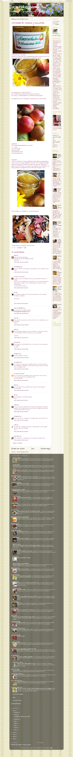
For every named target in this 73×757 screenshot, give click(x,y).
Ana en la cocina (16, 669)
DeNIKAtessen (15, 581)
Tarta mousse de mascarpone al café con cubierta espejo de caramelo (26, 545)
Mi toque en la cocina (18, 276)
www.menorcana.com (17, 670)
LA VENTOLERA (16, 602)
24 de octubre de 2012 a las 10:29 (21, 338)
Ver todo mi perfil (56, 35)
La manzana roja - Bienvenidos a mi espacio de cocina (24, 649)
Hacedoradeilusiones (17, 703)
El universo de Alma (17, 635)
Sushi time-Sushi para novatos (23, 629)
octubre (16, 714)
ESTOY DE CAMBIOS (21, 675)
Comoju (14, 469)
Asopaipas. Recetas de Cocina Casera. (21, 517)
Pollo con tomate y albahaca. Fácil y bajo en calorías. (27, 596)
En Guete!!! (15, 616)
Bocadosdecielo (16, 575)
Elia (14, 292)
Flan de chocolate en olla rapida (23, 538)
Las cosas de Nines (18, 373)
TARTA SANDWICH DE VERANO (23, 484)
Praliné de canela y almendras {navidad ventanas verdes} (24, 617)
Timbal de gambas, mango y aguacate (24, 576)
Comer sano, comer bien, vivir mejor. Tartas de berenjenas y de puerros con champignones (34, 688)
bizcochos (55, 135)
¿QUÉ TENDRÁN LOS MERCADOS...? (24, 650)
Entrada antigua (45, 449)
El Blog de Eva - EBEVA (17, 662)
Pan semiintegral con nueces (22, 531)
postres (54, 145)
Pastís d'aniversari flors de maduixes (24, 497)
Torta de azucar (59, 189)
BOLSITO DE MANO (21, 636)
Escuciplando (16, 416)
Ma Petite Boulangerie (17, 530)
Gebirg (14, 697)
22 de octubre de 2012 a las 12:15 (21, 313)
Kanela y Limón (16, 523)
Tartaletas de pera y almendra (23, 569)
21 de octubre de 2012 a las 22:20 (21, 272)
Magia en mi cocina (16, 544)
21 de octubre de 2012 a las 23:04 (21, 288)
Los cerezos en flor (17, 550)
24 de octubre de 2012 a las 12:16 (21, 349)
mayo (15, 723)
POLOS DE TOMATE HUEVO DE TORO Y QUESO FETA (27, 477)
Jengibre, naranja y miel (17, 687)
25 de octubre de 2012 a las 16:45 (21, 369)
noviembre (16, 712)
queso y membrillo (16, 642)
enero (15, 730)
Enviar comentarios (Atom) (22, 452)
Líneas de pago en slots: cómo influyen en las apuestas (23, 465)
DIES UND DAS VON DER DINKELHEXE (21, 563)
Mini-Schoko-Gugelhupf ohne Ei (18, 564)
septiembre (16, 719)
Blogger (51, 748)
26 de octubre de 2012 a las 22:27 (21, 390)
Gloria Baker (16, 436)
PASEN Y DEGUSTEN (17, 483)
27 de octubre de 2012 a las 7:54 (21, 400)
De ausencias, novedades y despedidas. (25, 656)
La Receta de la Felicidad (18, 694)
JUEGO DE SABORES (18, 308)
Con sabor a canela (17, 588)
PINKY (15, 318)
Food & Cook (15, 557)
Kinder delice (19, 525)
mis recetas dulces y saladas (19, 489)
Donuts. (59, 173)
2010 (14, 734)
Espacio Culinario (16, 595)
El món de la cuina (16, 496)
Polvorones (59, 305)
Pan (53, 140)
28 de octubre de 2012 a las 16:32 (21, 420)
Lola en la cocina (16, 568)
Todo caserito (15, 609)
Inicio (32, 449)
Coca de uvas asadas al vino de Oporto (25, 551)
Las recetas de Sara (17, 700)
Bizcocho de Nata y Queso (22, 470)
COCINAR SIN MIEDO (17, 476)
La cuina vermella (16, 464)
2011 (14, 732)
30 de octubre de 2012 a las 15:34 (21, 431)
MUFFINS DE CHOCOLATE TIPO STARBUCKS (26, 610)
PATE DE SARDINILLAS (22, 643)
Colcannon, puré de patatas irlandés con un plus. (26, 663)
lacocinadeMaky (17, 267)
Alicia (15, 255)
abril (15, 725)
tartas (54, 147)
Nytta (15, 329)
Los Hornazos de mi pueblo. (59, 273)
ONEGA (15, 405)
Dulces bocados (16, 537)
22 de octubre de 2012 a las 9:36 (21, 303)
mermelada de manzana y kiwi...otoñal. (22, 716)
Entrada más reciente (18, 449)
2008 (14, 739)
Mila (14, 395)
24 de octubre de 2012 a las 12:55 (21, 357)
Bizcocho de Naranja (21, 681)
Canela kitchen (15, 510)
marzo (15, 727)
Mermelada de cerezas (21, 589)
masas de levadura (57, 137)
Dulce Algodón (15, 503)
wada (15, 425)
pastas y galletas (56, 142)
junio (15, 721)
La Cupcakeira (17, 362)
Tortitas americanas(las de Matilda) (59, 241)
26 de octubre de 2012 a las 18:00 (21, 380)
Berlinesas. (59, 256)
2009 (14, 736)
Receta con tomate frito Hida (23, 518)
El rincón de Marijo (16, 621)
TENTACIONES (16, 655)
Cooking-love (16, 353)
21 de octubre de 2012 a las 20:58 (21, 262)
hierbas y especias (17, 458)
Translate (57, 24)
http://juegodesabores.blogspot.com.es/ (22, 311)
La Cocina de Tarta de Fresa (19, 628)
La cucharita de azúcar (17, 680)
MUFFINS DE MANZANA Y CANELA (23, 558)
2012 (14, 711)
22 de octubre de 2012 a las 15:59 (21, 325)
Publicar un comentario (17, 443)
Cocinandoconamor (24, 7)
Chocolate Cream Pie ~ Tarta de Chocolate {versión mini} (28, 582)
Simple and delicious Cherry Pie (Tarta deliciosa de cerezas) (29, 511)
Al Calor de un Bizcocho (18, 673)
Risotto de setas (20, 490)
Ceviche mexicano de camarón (23, 459)
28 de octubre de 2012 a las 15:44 (21, 411)
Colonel (39, 748)
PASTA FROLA (20, 603)
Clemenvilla (16, 342)
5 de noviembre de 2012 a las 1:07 (21, 440)
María (15, 385)
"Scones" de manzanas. (59, 207)
